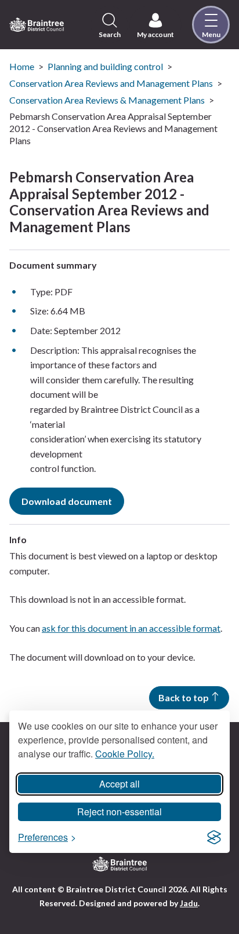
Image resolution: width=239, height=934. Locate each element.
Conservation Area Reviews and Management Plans (111, 83)
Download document (66, 501)
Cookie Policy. (124, 753)
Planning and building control (105, 66)
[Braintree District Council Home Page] (36, 24)
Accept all (119, 783)
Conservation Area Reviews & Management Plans (107, 99)
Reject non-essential (119, 811)
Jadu (189, 903)
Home (21, 66)
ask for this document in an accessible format (131, 627)
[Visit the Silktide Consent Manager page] (214, 837)
